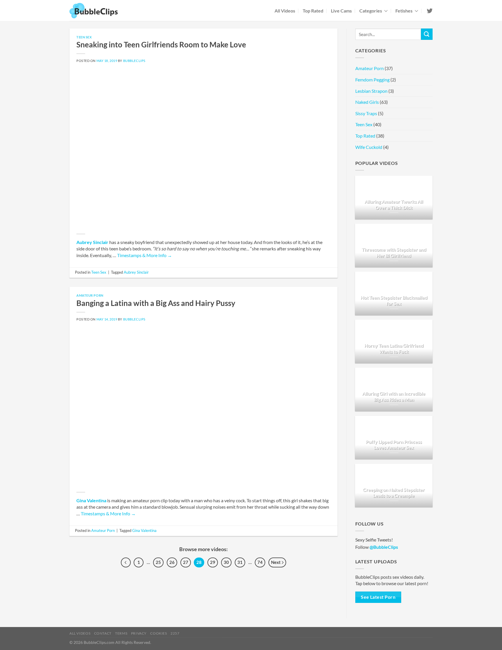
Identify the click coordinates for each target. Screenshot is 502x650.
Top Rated (313, 10)
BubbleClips (134, 61)
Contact (103, 633)
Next (276, 562)
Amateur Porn (89, 295)
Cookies (158, 633)
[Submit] (427, 34)
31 (240, 562)
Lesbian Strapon (371, 91)
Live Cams (341, 10)
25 (158, 562)
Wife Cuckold (368, 147)
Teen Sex (84, 37)
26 (172, 562)
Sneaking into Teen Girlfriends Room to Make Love (161, 44)
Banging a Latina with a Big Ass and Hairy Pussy (155, 303)
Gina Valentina (91, 500)
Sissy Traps (366, 113)
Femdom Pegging (372, 79)
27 (185, 562)
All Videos (285, 10)
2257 (175, 633)
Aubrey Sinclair (92, 242)
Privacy (139, 633)
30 (226, 562)
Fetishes (404, 10)
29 (212, 562)
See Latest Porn (378, 597)
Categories (370, 10)
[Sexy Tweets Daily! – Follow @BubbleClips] (429, 10)
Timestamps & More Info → (144, 255)
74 (260, 562)
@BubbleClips (384, 547)
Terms (121, 633)
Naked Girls (367, 102)
